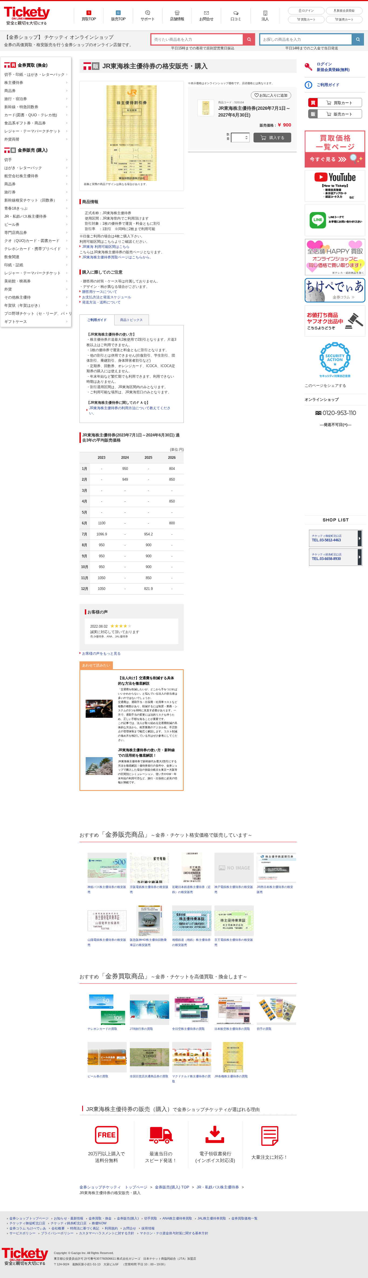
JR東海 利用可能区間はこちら (106, 247)
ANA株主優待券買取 (177, 1218)
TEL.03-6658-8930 (327, 557)
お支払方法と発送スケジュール (106, 297)
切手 (8, 160)
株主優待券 (13, 82)
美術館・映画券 (17, 281)
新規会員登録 (345, 10)
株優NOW (99, 1223)
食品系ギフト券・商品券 (25, 123)
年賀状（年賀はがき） (23, 305)
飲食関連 (11, 257)
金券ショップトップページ (28, 1218)
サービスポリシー (22, 1233)
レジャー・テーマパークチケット (32, 131)
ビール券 (11, 224)
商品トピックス (131, 320)
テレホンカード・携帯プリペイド (32, 249)
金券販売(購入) (128, 1218)
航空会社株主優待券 (21, 176)
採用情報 (147, 1228)
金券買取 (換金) (32, 65)
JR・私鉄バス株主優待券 (25, 216)
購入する (276, 137)
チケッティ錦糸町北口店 (68, 1223)
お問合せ (129, 1228)
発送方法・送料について (101, 302)
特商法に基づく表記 (84, 1228)
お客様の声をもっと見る (101, 653)
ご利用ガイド (97, 320)
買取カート (308, 19)
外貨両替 (11, 139)
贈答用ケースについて (99, 292)
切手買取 (150, 1218)
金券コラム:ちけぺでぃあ (27, 1228)
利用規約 (111, 1228)
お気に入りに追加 (273, 95)
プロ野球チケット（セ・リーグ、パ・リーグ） (37, 313)
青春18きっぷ (15, 208)
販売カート (346, 19)
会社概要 (57, 1228)
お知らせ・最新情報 (68, 1218)
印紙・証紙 (13, 265)
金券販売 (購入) (32, 150)
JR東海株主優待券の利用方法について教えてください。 (130, 410)
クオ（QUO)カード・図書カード (32, 240)
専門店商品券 (15, 232)
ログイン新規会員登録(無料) (333, 67)
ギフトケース (15, 321)
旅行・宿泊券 (15, 99)
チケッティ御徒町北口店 (27, 1223)
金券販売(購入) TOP (172, 1187)
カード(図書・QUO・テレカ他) (30, 115)
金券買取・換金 (100, 1218)
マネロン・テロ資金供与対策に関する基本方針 (174, 1233)
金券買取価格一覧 (244, 1218)
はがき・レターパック (23, 168)
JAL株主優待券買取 (211, 1218)
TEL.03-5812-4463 (327, 538)
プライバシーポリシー (57, 1233)
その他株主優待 (17, 297)
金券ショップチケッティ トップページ (113, 1187)
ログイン (307, 10)
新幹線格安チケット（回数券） (30, 200)
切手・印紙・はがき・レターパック (34, 74)
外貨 (8, 289)
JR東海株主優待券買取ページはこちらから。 (117, 257)
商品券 (10, 90)
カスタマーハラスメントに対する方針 (106, 1233)
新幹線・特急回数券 (21, 107)
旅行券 (10, 192)
